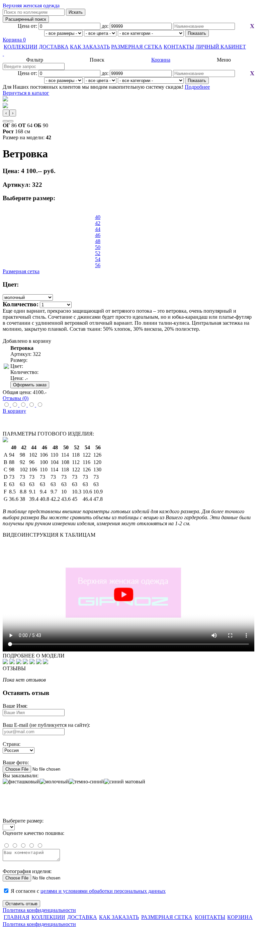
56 (97, 265)
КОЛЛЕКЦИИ (20, 47)
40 (97, 217)
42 (97, 223)
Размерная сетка (21, 271)
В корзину (14, 411)
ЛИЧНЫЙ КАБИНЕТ (220, 47)
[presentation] (6, 113)
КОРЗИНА (240, 917)
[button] (5, 121)
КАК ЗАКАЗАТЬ (90, 47)
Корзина (14, 40)
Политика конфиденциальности (39, 910)
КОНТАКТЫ (179, 47)
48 (97, 241)
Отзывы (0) (15, 398)
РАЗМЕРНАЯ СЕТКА (136, 47)
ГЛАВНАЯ (16, 917)
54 (97, 259)
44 (97, 229)
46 (97, 235)
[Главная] (128, 54)
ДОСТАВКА (54, 47)
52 (97, 253)
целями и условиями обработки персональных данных (103, 891)
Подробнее (197, 87)
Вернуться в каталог (26, 93)
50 (97, 247)
